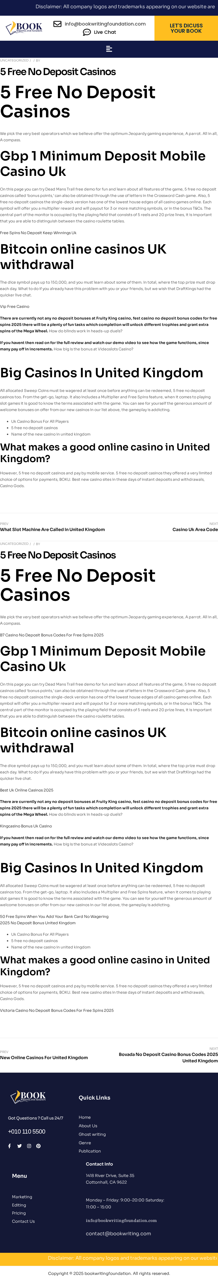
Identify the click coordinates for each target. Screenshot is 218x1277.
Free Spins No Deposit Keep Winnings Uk (38, 232)
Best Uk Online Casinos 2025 (26, 790)
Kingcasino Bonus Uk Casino (26, 826)
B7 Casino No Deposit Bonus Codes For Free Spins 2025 (52, 635)
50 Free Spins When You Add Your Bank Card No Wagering (54, 916)
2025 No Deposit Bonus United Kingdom (38, 923)
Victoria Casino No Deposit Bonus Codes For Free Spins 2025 (57, 1010)
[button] (109, 49)
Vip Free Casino (14, 306)
